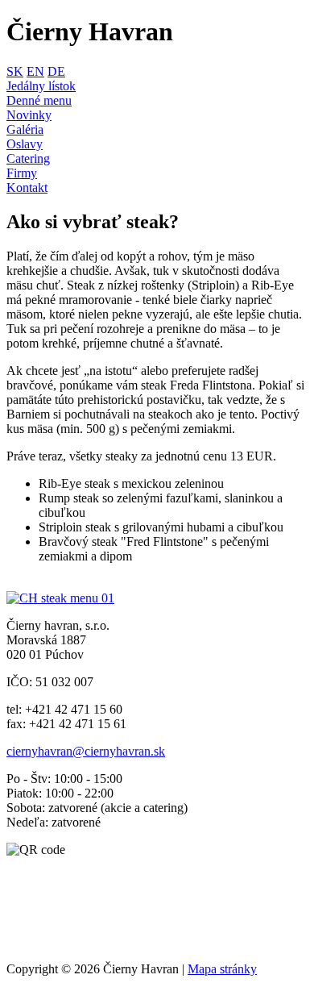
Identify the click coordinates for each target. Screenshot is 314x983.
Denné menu (39, 100)
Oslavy (24, 144)
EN (35, 71)
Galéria (24, 129)
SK (14, 71)
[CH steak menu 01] (60, 598)
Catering (28, 158)
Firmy (21, 173)
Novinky (29, 115)
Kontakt (27, 187)
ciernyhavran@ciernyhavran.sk (85, 751)
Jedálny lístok (41, 86)
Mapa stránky (222, 969)
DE (56, 71)
